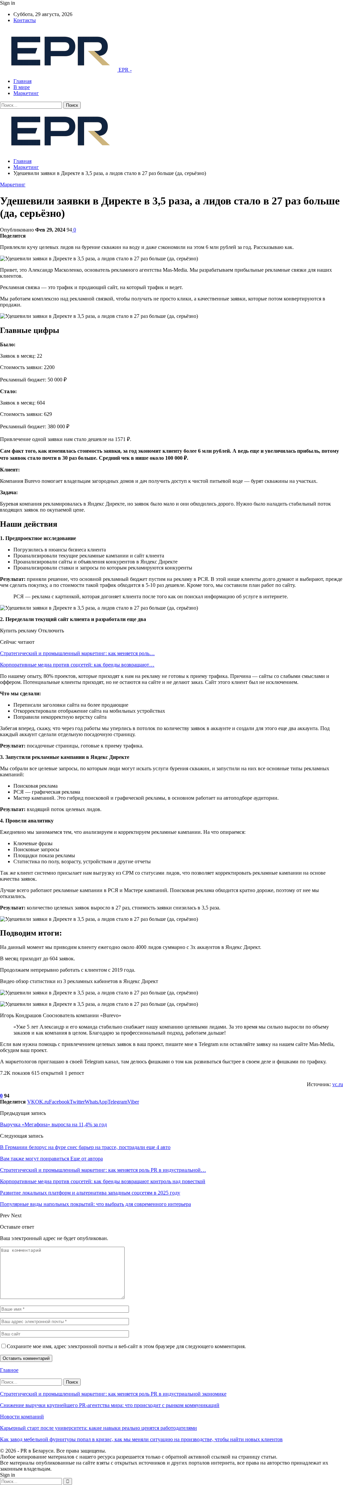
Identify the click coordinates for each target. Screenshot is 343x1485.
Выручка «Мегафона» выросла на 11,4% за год (53, 1124)
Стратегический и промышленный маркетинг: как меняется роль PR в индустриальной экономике (113, 1394)
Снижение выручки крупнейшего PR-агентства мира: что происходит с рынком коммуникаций (109, 1405)
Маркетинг (26, 93)
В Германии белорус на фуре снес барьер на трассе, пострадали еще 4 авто (85, 1147)
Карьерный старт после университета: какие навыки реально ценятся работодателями (98, 1428)
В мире (21, 87)
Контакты (24, 20)
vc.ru (337, 1084)
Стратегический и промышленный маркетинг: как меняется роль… (77, 653)
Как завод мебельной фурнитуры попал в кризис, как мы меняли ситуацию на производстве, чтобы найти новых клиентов (141, 1439)
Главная (22, 81)
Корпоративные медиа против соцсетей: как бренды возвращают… (77, 665)
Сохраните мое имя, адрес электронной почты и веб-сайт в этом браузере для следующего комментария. (126, 1346)
